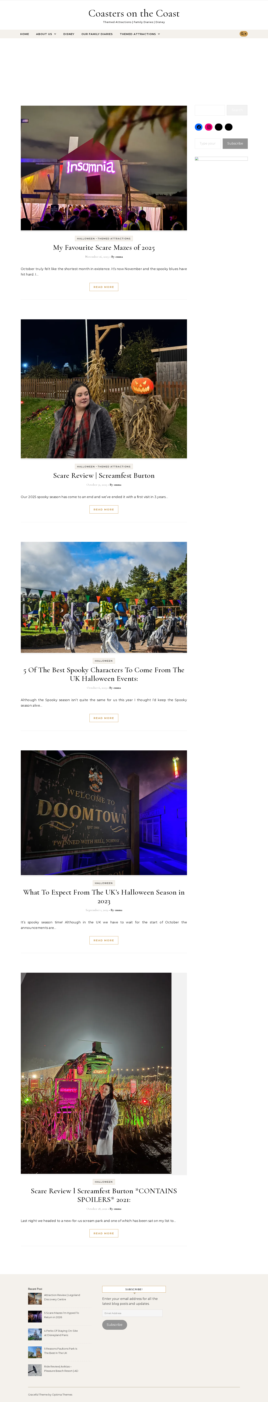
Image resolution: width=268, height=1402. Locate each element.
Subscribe (235, 143)
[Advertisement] (134, 67)
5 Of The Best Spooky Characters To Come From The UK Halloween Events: (104, 674)
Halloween (86, 238)
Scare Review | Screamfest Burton (104, 475)
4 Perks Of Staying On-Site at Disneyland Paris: (61, 1333)
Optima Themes (62, 1394)
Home (24, 34)
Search (237, 110)
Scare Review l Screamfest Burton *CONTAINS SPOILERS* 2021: (104, 1195)
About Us (44, 34)
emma (119, 257)
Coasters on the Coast (134, 13)
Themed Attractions (138, 34)
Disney (68, 34)
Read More (104, 286)
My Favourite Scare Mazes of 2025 (104, 247)
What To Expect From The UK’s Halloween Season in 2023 (104, 896)
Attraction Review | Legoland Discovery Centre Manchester (62, 1297)
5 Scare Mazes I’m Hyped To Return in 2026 (61, 1315)
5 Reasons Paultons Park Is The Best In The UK (60, 1350)
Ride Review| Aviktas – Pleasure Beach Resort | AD (61, 1368)
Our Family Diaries (97, 34)
